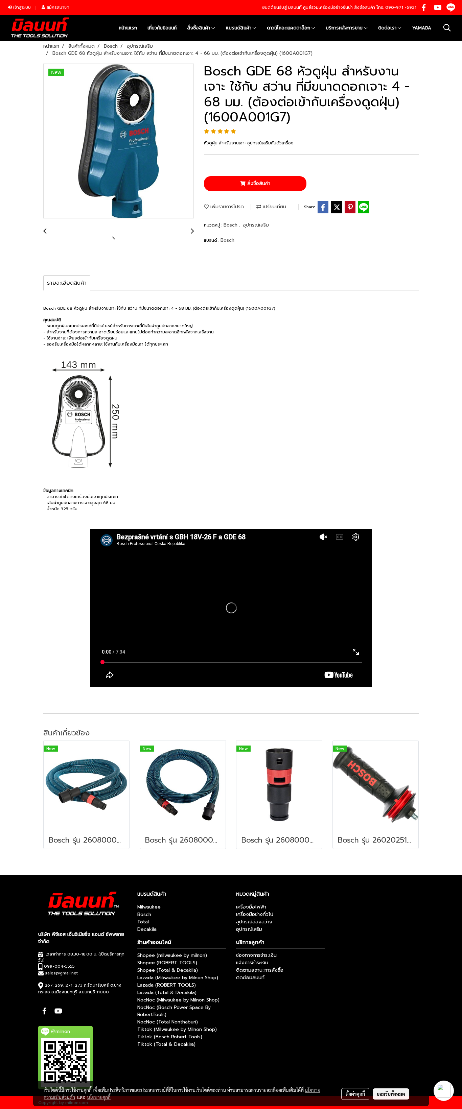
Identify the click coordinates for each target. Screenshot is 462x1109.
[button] (447, 27)
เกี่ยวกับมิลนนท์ (162, 27)
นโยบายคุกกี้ (99, 1097)
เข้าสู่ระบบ (21, 7)
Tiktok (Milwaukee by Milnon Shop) (177, 1029)
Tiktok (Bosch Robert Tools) (169, 1036)
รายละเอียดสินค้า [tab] (67, 283)
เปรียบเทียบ (273, 206)
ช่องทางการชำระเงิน (256, 955)
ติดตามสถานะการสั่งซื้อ (259, 970)
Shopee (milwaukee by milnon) (172, 955)
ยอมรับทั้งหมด (391, 1094)
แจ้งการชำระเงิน (252, 962)
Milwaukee (149, 907)
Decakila (147, 929)
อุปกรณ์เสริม (256, 225)
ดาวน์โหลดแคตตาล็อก (289, 27)
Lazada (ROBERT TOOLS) (166, 985)
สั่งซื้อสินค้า (199, 27)
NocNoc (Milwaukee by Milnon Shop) (178, 1000)
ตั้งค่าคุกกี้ (355, 1094)
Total (143, 921)
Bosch (231, 225)
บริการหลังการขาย (345, 27)
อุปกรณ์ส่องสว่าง (254, 921)
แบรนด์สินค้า (239, 27)
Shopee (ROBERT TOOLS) (167, 962)
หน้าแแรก (128, 27)
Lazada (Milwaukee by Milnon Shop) (177, 977)
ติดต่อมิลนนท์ (250, 977)
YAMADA (421, 27)
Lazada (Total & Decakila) (167, 992)
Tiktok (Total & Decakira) (166, 1044)
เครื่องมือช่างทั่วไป (254, 914)
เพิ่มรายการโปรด (226, 206)
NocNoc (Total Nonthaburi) (167, 1021)
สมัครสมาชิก (57, 7)
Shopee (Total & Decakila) (167, 970)
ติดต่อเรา (387, 27)
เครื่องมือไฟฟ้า (251, 907)
